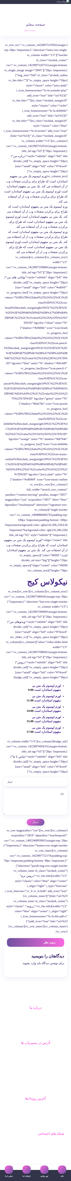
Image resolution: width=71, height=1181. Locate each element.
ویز (35, 1066)
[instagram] (28, 1090)
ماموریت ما (35, 1020)
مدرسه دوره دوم (56, 1146)
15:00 (30, 721)
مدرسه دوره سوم (55, 1152)
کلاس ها (35, 1117)
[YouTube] (33, 1090)
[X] (38, 1090)
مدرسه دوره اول (56, 1141)
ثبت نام (35, 1122)
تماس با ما (36, 1031)
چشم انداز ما (35, 1026)
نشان (35, 1055)
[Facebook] (42, 1090)
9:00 (31, 689)
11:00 (30, 700)
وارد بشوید (29, 963)
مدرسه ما (35, 1106)
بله (35, 1050)
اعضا (35, 1111)
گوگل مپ (35, 1061)
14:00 (30, 710)
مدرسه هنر (58, 1157)
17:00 (30, 731)
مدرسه (35, 1015)
